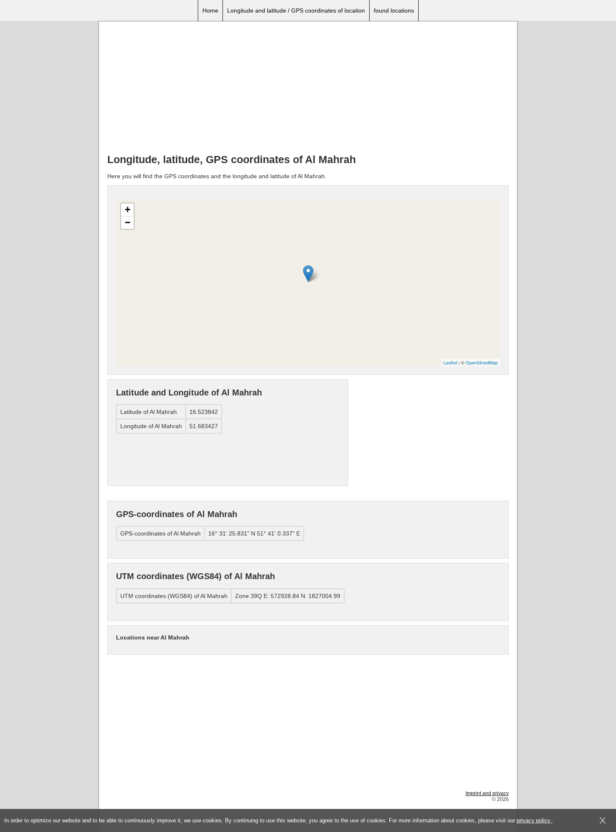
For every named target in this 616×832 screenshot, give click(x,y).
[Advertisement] (308, 88)
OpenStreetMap (482, 362)
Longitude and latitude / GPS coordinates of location (296, 10)
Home (210, 10)
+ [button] (127, 209)
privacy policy (534, 820)
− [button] (127, 222)
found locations (394, 10)
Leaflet (450, 362)
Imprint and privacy (487, 793)
